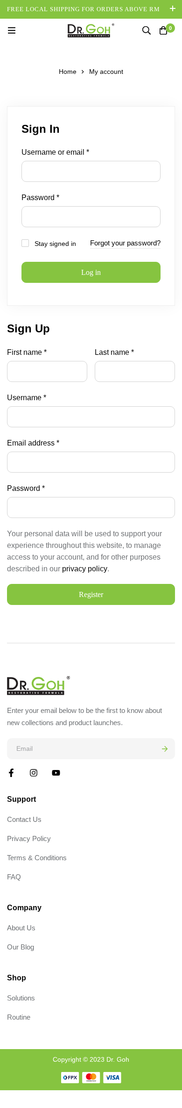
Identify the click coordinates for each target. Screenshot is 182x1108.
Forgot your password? (125, 243)
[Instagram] (33, 773)
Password (40, 197)
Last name (114, 352)
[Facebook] (11, 773)
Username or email (55, 151)
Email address (33, 442)
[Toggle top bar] (172, 9)
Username (26, 397)
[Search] (146, 30)
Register (91, 594)
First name (27, 352)
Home (68, 71)
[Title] (56, 773)
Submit (164, 748)
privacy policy (84, 569)
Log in (91, 272)
